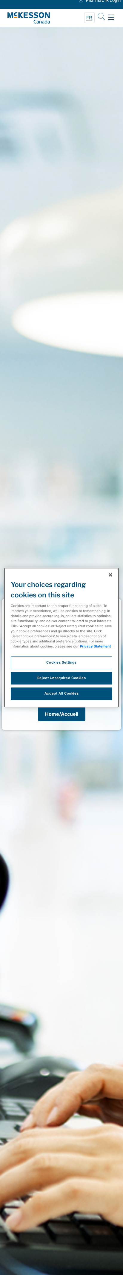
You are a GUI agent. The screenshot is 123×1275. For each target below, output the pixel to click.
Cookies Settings (61, 662)
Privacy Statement (95, 646)
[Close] (110, 574)
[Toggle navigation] (111, 17)
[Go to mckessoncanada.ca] (34, 18)
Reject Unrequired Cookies (61, 678)
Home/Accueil (61, 714)
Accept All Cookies (61, 693)
